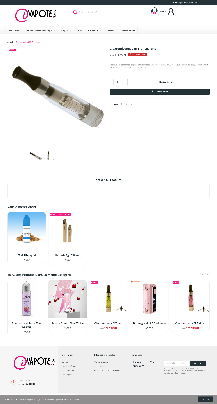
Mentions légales (101, 362)
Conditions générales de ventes (107, 370)
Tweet (126, 104)
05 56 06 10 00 (26, 384)
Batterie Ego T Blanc (67, 255)
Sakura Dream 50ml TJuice (67, 323)
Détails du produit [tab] (108, 180)
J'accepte (205, 399)
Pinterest (131, 104)
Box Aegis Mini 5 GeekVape (149, 323)
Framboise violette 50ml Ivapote (26, 324)
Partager (121, 104)
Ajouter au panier (167, 82)
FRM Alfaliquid (27, 255)
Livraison (65, 362)
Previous (13, 97)
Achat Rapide (161, 91)
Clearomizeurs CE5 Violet (190, 323)
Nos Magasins (67, 374)
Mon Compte (99, 366)
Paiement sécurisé (69, 366)
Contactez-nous (68, 370)
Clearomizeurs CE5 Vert (108, 323)
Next (101, 97)
